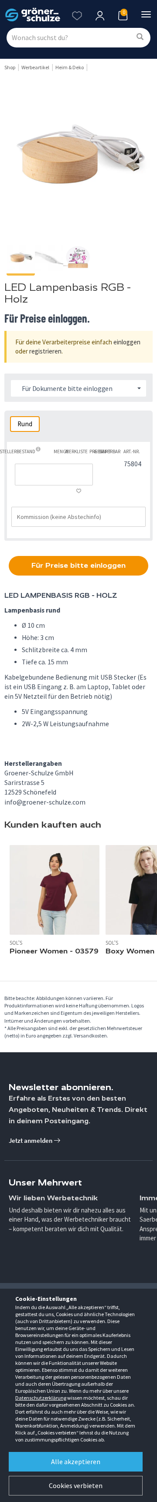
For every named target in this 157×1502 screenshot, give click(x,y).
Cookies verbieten (75, 1485)
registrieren (45, 351)
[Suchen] (140, 37)
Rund (24, 424)
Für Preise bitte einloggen (78, 565)
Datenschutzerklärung (40, 1397)
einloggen (126, 342)
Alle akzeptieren (75, 1461)
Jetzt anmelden (31, 1140)
